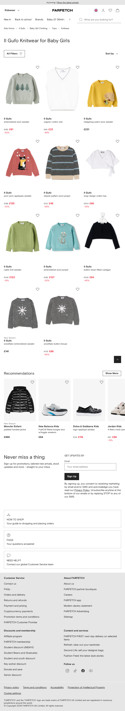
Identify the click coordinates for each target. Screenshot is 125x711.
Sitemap (68, 617)
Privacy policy (11, 687)
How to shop (15, 519)
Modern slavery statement (78, 605)
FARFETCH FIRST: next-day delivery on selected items (90, 638)
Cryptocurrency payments (18, 611)
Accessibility (57, 687)
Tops (54, 28)
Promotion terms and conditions (21, 617)
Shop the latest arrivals (68, 2)
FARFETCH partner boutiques (80, 589)
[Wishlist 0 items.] (110, 10)
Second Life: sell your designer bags (84, 650)
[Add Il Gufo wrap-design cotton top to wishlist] (117, 141)
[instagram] (67, 670)
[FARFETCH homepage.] (62, 10)
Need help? (14, 560)
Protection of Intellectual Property (86, 687)
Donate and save (13, 669)
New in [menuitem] (7, 19)
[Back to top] (117, 359)
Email (67, 461)
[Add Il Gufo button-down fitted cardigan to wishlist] (117, 215)
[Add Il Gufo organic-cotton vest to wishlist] (77, 67)
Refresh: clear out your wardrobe (82, 644)
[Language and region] (96, 10)
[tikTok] (75, 670)
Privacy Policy (82, 490)
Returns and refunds (15, 600)
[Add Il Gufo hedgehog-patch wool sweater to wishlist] (117, 67)
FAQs (10, 540)
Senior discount (12, 675)
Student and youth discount (19, 658)
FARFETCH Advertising (76, 611)
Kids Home (9, 28)
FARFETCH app (72, 600)
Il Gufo (22, 28)
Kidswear (10, 10)
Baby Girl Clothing (38, 28)
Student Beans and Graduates (20, 653)
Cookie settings (12, 693)
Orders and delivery (14, 594)
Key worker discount (15, 664)
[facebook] (83, 670)
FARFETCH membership (17, 642)
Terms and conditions (35, 687)
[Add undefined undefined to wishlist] (32, 382)
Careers (68, 594)
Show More (111, 373)
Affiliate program (13, 636)
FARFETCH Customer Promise (20, 622)
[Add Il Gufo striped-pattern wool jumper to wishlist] (77, 141)
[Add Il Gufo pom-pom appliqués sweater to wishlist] (37, 141)
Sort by (109, 53)
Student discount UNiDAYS (19, 647)
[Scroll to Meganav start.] (69, 19)
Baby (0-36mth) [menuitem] (56, 19)
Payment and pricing (15, 605)
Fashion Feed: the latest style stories (84, 655)
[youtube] (90, 670)
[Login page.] (103, 10)
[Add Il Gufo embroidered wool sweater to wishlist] (37, 67)
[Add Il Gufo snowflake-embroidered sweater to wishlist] (37, 289)
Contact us (10, 583)
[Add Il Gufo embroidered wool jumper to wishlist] (77, 215)
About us (69, 583)
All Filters (12, 53)
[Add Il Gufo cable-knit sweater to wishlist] (37, 215)
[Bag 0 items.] (117, 10)
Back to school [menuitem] (23, 19)
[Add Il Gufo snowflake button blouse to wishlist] (77, 289)
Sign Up (71, 476)
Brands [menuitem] (39, 19)
